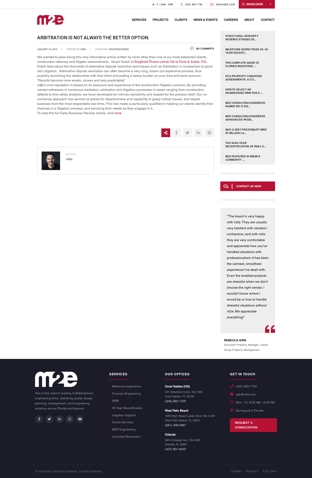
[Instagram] (70, 419)
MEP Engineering (123, 429)
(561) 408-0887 (175, 425)
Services (139, 19)
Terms (236, 471)
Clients (181, 19)
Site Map (270, 471)
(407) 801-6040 (175, 449)
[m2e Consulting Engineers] (50, 20)
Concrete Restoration (126, 436)
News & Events (206, 19)
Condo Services (122, 422)
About (249, 19)
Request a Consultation (246, 425)
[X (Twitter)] (49, 419)
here (118, 113)
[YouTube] (80, 419)
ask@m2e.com (246, 394)
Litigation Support (124, 415)
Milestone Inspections (126, 386)
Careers (231, 19)
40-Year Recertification (127, 408)
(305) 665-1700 (175, 401)
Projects (160, 19)
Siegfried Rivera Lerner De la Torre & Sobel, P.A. (170, 62)
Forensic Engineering (126, 393)
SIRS (115, 400)
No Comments (204, 48)
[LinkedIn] (59, 419)
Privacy (252, 471)
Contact (268, 19)
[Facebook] (39, 419)
